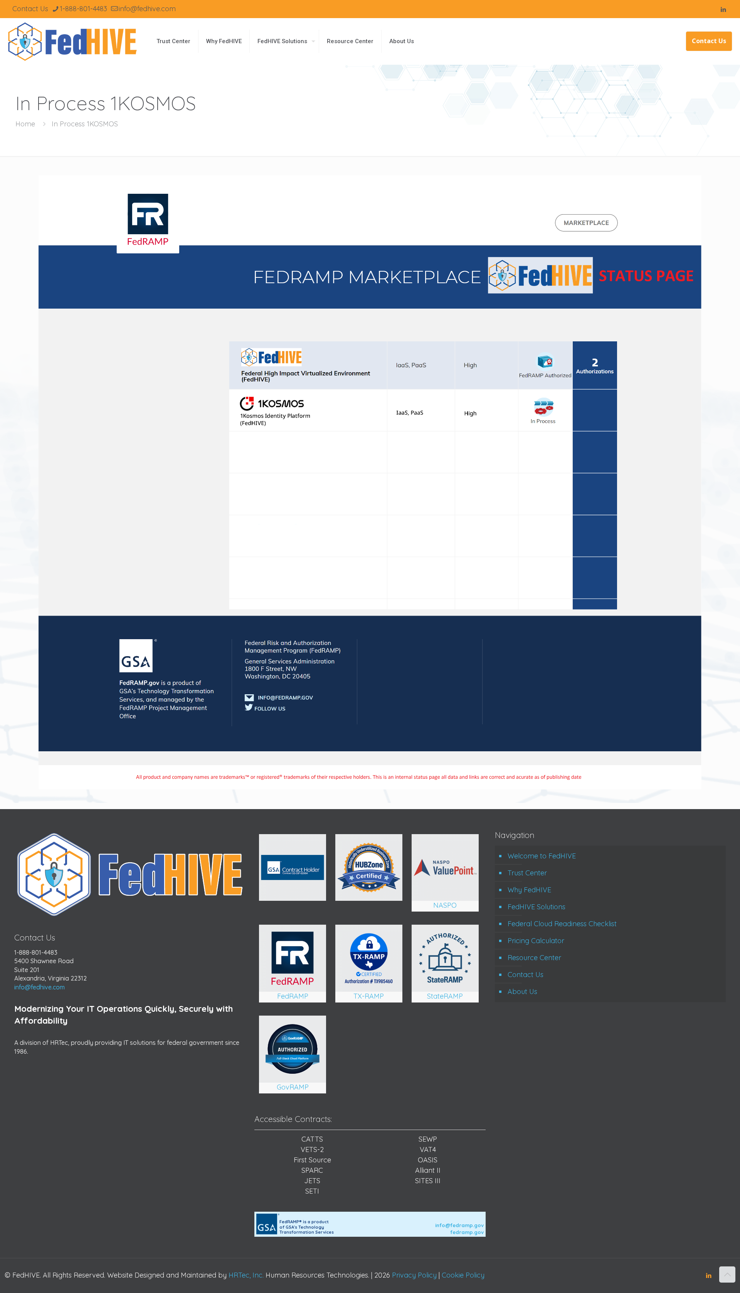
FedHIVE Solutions (536, 906)
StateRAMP (445, 996)
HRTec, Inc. (246, 1275)
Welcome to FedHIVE (542, 855)
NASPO (445, 905)
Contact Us (709, 41)
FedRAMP (292, 996)
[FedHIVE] (72, 41)
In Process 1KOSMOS (85, 123)
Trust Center (527, 872)
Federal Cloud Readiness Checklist (562, 923)
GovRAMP (293, 1087)
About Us (522, 991)
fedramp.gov (467, 1232)
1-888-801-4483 (83, 8)
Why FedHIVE (529, 889)
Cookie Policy (463, 1275)
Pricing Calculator (536, 940)
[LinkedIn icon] (723, 9)
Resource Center (534, 957)
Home (25, 123)
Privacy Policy (414, 1275)
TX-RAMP (368, 996)
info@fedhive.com (147, 8)
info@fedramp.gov (459, 1225)
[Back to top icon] (727, 1274)
